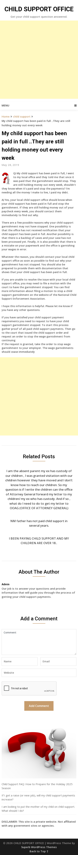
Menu (5, 105)
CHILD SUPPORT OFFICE (39, 9)
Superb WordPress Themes (39, 847)
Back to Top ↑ (39, 851)
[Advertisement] (39, 60)
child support (21, 116)
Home (6, 116)
